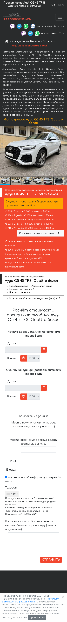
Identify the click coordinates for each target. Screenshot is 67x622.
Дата (11, 343)
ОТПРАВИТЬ (51, 559)
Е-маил (11, 469)
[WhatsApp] (26, 26)
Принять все (37, 617)
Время (11, 358)
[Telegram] (19, 26)
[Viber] (12, 26)
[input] (23, 350)
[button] (16, 181)
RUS (52, 4)
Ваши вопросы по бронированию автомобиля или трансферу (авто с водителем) (31, 525)
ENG (61, 4)
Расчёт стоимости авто (37, 233)
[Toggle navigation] (59, 17)
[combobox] (12, 494)
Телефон (11, 487)
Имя (13, 460)
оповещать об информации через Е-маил (32, 479)
